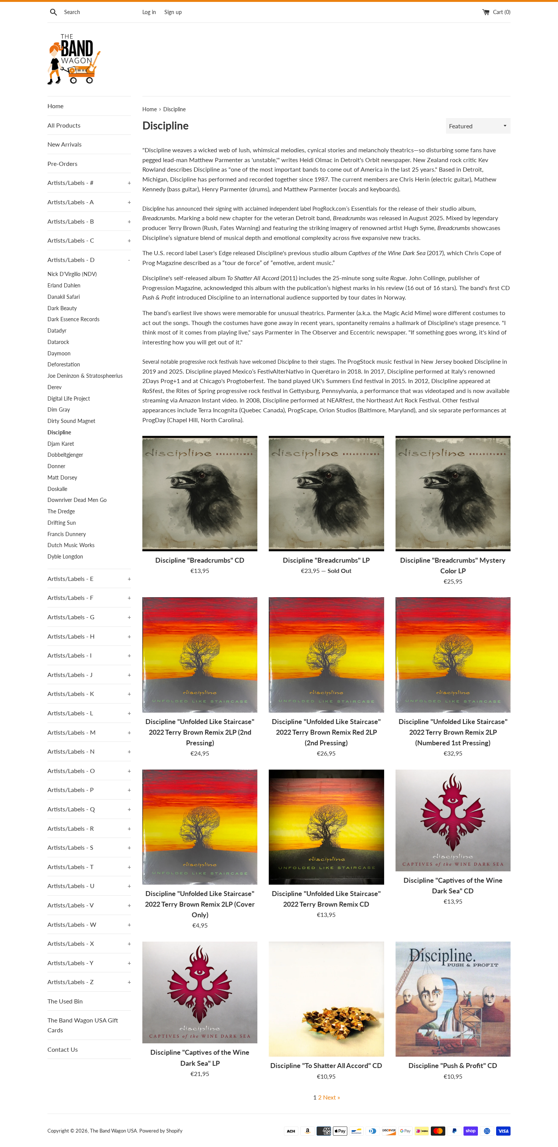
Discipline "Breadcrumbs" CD (199, 560)
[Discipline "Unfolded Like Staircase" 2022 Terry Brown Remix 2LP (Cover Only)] (199, 827)
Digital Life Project (68, 399)
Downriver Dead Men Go (77, 500)
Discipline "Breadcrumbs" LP (326, 560)
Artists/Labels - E (89, 578)
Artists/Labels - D (88, 259)
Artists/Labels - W (89, 924)
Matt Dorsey (62, 478)
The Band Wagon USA (113, 1131)
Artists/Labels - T (89, 866)
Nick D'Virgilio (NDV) (72, 274)
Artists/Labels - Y (89, 962)
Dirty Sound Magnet (71, 421)
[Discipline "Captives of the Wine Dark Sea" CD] (453, 820)
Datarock (58, 342)
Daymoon (59, 353)
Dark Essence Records (73, 319)
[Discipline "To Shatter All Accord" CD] (326, 999)
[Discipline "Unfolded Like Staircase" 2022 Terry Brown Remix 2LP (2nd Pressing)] (199, 654)
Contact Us (62, 1049)
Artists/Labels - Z (89, 981)
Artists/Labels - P (89, 789)
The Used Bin (65, 1001)
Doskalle (57, 489)
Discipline (59, 432)
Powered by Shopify (161, 1131)
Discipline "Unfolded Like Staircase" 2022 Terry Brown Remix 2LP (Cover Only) (200, 904)
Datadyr (56, 331)
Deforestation (63, 364)
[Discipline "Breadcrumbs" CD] (199, 493)
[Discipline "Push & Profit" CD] (453, 999)
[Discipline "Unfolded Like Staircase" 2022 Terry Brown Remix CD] (326, 827)
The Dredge (61, 511)
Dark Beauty (62, 308)
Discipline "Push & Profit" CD (452, 1066)
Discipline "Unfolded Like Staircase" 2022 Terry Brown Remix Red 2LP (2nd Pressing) (326, 732)
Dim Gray (58, 410)
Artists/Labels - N (89, 751)
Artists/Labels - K (89, 693)
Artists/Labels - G (89, 616)
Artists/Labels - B (89, 221)
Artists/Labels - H (89, 636)
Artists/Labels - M (89, 732)
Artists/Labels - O (89, 770)
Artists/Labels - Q (89, 809)
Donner (56, 466)
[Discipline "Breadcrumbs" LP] (326, 493)
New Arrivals (64, 144)
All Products (63, 125)
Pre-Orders (62, 163)
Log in (149, 12)
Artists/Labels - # (89, 182)
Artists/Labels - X (89, 943)
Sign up (173, 12)
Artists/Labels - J (89, 674)
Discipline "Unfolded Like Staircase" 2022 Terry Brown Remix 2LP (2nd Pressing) (199, 732)
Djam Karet (60, 444)
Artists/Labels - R (89, 828)
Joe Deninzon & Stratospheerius (85, 376)
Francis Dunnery (66, 534)
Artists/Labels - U (89, 885)
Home (55, 105)
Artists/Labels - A (89, 201)
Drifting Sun (61, 523)
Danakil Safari (63, 297)
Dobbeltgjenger (65, 455)
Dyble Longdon (65, 557)
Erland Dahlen (63, 285)
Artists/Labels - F (89, 597)
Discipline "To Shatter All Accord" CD (326, 1066)
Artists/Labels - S (89, 847)
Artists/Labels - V (89, 905)
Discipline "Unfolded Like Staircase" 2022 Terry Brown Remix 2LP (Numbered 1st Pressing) (453, 732)
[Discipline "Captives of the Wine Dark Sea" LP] (199, 992)
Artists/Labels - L (89, 712)
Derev (54, 387)
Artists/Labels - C (89, 240)
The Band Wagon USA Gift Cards (82, 1024)
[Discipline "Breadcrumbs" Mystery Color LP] (453, 493)
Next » (331, 1097)
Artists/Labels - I (89, 655)
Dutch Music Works (71, 545)
